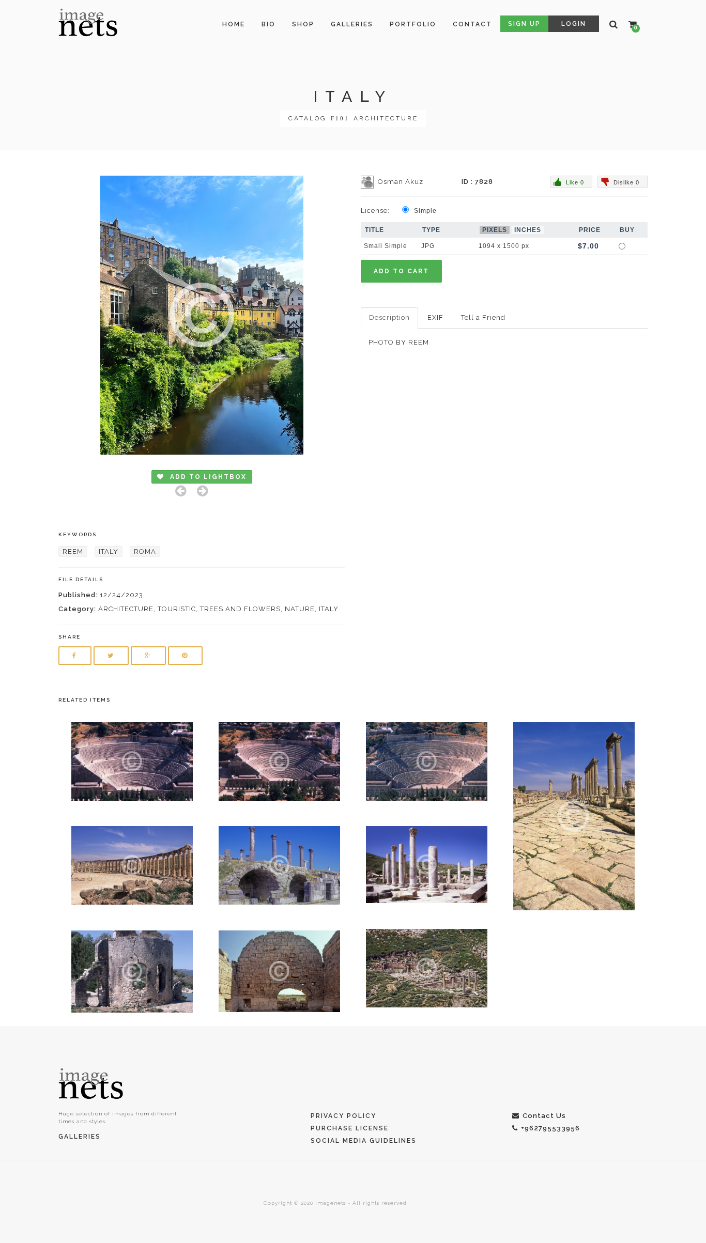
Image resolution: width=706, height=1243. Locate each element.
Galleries (352, 24)
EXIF (435, 317)
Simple (425, 210)
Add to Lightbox (207, 476)
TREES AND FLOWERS (240, 609)
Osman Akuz (400, 181)
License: (375, 210)
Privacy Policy (343, 1116)
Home (233, 24)
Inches (527, 230)
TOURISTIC (177, 609)
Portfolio (413, 24)
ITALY (108, 551)
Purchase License (350, 1128)
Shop (303, 24)
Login (573, 23)
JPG (428, 246)
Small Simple (385, 246)
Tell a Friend (483, 317)
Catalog (307, 118)
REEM (73, 551)
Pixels (494, 230)
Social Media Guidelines (364, 1140)
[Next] (202, 491)
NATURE (300, 609)
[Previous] (181, 491)
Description (389, 317)
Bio (268, 24)
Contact (472, 24)
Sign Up (524, 23)
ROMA (145, 551)
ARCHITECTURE (386, 118)
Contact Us (544, 1116)
